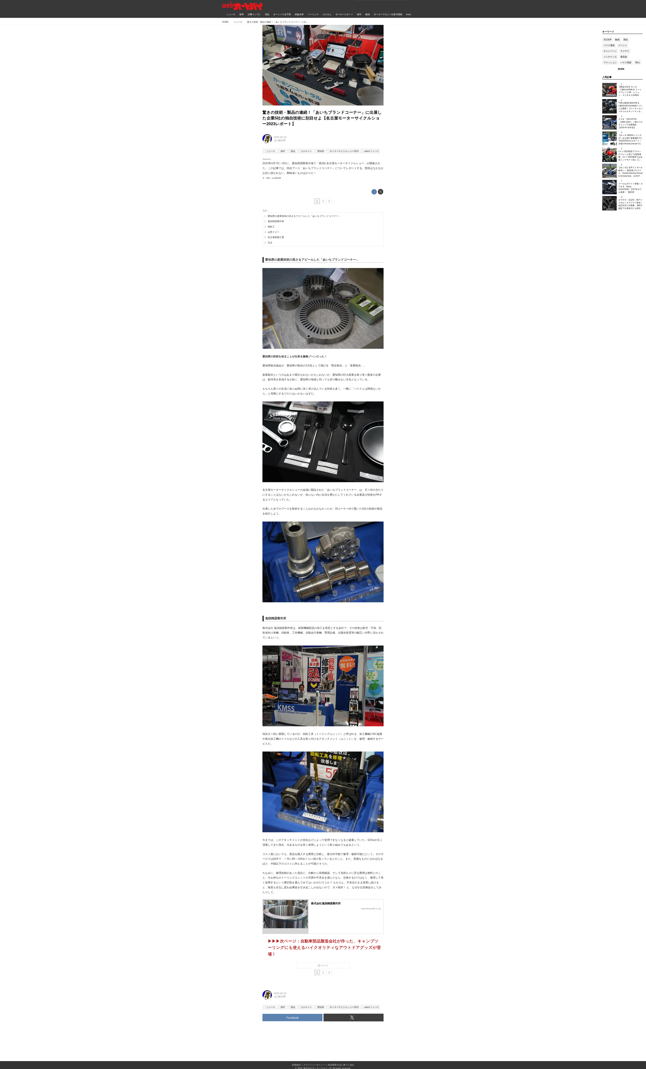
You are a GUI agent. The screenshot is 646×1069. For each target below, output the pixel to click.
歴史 (625, 39)
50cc (637, 62)
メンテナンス (610, 57)
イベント (622, 45)
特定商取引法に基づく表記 (341, 1065)
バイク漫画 (609, 45)
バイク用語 (625, 62)
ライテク (624, 51)
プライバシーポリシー (314, 1065)
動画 (617, 39)
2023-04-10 (280, 137)
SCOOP (608, 39)
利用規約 (296, 1065)
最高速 (623, 57)
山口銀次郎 (280, 140)
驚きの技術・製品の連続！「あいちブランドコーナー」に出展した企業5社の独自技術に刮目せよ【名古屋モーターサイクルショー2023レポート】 (322, 118)
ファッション (610, 62)
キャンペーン (610, 51)
